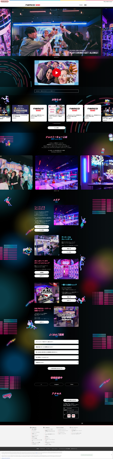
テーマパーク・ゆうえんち (35, 432)
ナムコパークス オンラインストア (63, 430)
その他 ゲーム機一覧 (48, 444)
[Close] (112, 455)
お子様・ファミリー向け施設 (36, 442)
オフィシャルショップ (35, 435)
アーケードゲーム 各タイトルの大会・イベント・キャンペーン (76, 433)
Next (111, 33)
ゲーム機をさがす (47, 427)
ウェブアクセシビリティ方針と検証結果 (64, 448)
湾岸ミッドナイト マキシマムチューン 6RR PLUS (50, 442)
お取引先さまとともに (74, 448)
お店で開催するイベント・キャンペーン (77, 431)
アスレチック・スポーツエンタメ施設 (37, 440)
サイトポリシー (48, 448)
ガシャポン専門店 (34, 438)
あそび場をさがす (33, 427)
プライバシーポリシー (55, 448)
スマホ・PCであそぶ (61, 427)
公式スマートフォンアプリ (62, 433)
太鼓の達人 (46, 436)
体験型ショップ (34, 433)
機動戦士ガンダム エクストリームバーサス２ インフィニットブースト (50, 431)
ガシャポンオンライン (62, 432)
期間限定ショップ (34, 436)
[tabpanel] (56, 32)
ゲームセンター (34, 430)
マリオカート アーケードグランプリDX (50, 440)
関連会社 (38, 448)
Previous (1, 33)
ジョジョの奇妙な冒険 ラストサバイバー (50, 434)
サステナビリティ (42, 448)
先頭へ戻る (82, 423)
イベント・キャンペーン (74, 427)
